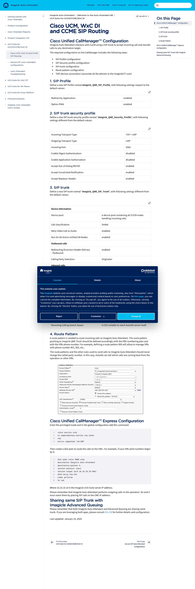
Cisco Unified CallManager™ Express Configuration (170, 46)
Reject (59, 316)
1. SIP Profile (163, 28)
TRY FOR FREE (103, 5)
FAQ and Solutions (16, 99)
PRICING (90, 5)
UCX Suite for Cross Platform (21, 93)
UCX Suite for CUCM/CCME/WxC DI (17, 45)
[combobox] (173, 5)
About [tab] (138, 280)
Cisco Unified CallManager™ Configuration (172, 23)
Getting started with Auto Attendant (17, 18)
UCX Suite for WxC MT (18, 80)
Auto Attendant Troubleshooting (17, 72)
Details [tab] (97, 280)
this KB (108, 512)
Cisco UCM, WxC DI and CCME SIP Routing (24, 54)
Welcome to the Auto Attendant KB (95, 15)
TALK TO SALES (119, 5)
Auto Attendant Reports (19, 32)
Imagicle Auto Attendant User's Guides (19, 106)
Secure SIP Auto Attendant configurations (23, 63)
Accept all (136, 316)
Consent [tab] (57, 280)
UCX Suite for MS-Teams (19, 86)
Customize (96, 316)
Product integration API (18, 38)
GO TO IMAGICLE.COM (138, 5)
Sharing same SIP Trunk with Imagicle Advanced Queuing (171, 53)
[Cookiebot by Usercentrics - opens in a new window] (143, 271)
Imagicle (48, 293)
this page (139, 296)
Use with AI (143, 16)
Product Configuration (18, 26)
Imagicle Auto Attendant (24, 5)
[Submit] (157, 5)
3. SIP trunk (163, 36)
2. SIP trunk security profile (169, 32)
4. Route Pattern (165, 41)
